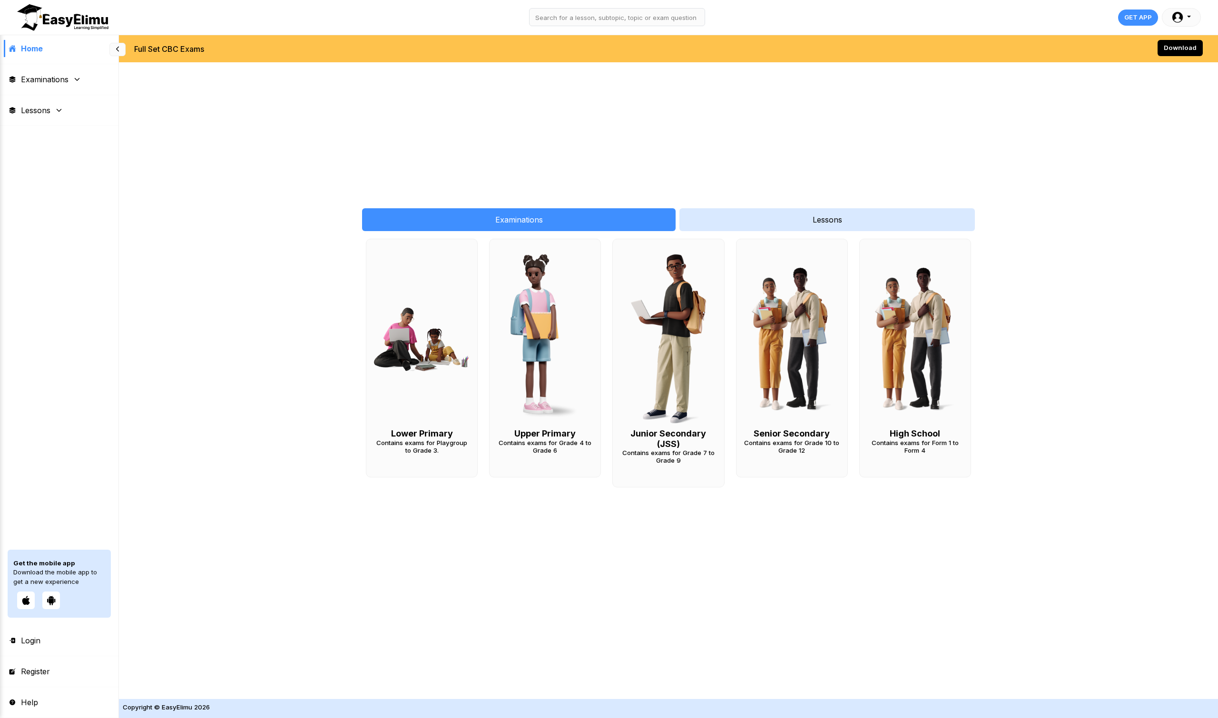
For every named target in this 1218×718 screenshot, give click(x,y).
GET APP (1138, 17)
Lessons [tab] (827, 219)
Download (1180, 47)
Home (32, 48)
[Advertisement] (404, 130)
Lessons (35, 110)
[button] (1181, 17)
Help (29, 702)
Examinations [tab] (519, 219)
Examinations (45, 79)
